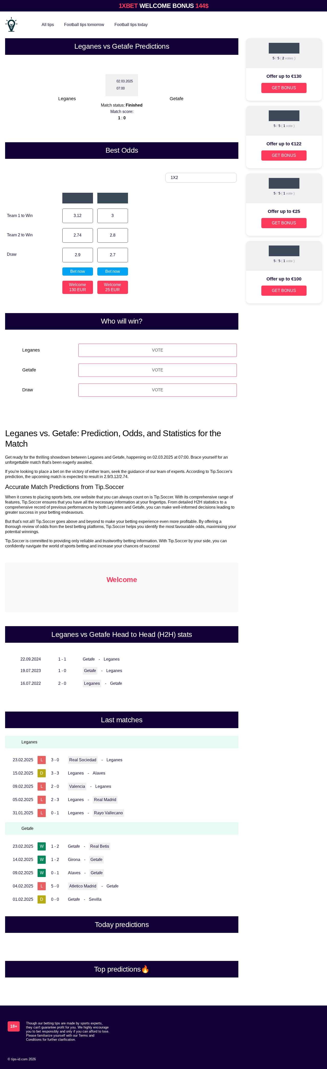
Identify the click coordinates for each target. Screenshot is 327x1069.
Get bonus (284, 88)
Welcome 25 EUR (112, 287)
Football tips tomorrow (84, 24)
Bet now (77, 271)
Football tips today (131, 24)
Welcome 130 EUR (77, 287)
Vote (157, 350)
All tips (48, 24)
